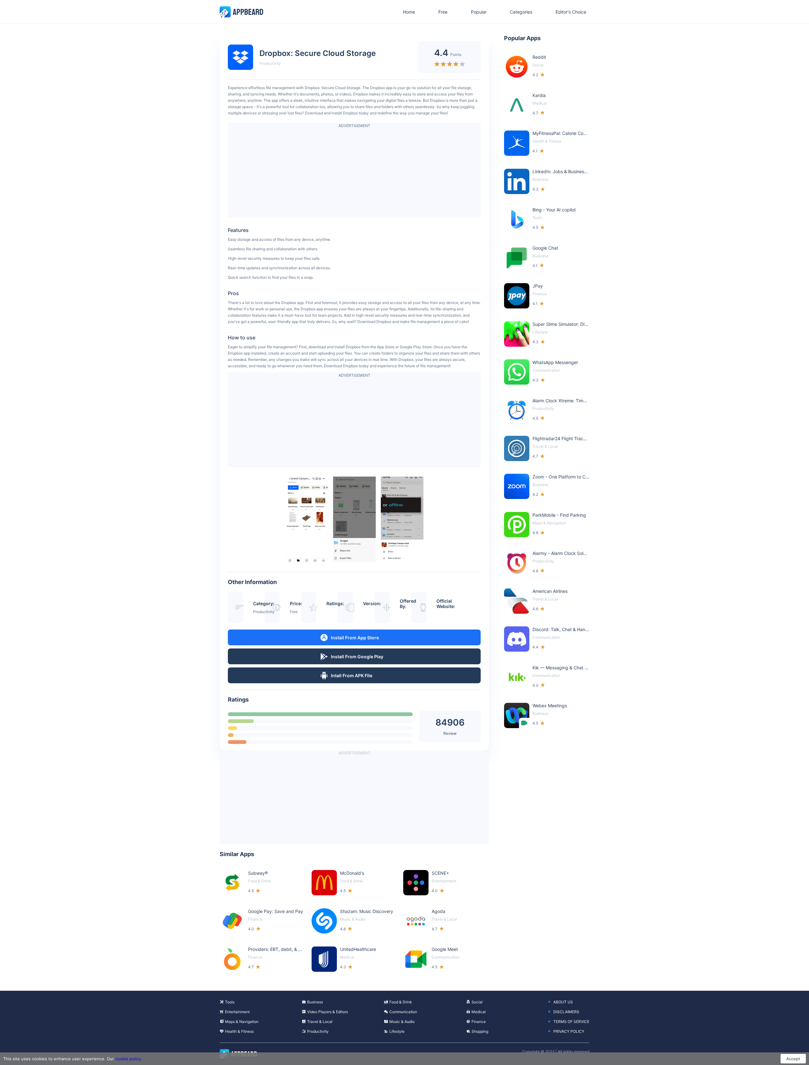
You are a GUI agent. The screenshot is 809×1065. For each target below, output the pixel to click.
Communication (403, 1011)
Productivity (270, 63)
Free (442, 12)
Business (315, 1002)
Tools (229, 1002)
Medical (478, 1011)
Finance (478, 1021)
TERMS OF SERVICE (571, 1021)
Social (477, 1002)
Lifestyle (396, 1031)
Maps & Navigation (242, 1021)
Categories (521, 12)
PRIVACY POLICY (568, 1031)
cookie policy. (128, 1058)
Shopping (479, 1031)
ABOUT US (563, 1002)
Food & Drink (400, 1002)
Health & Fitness (239, 1031)
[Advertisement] (354, 173)
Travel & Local (319, 1021)
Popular (479, 12)
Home (409, 12)
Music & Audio (402, 1021)
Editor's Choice (571, 12)
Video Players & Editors (327, 1011)
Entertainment (237, 1011)
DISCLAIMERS (566, 1011)
